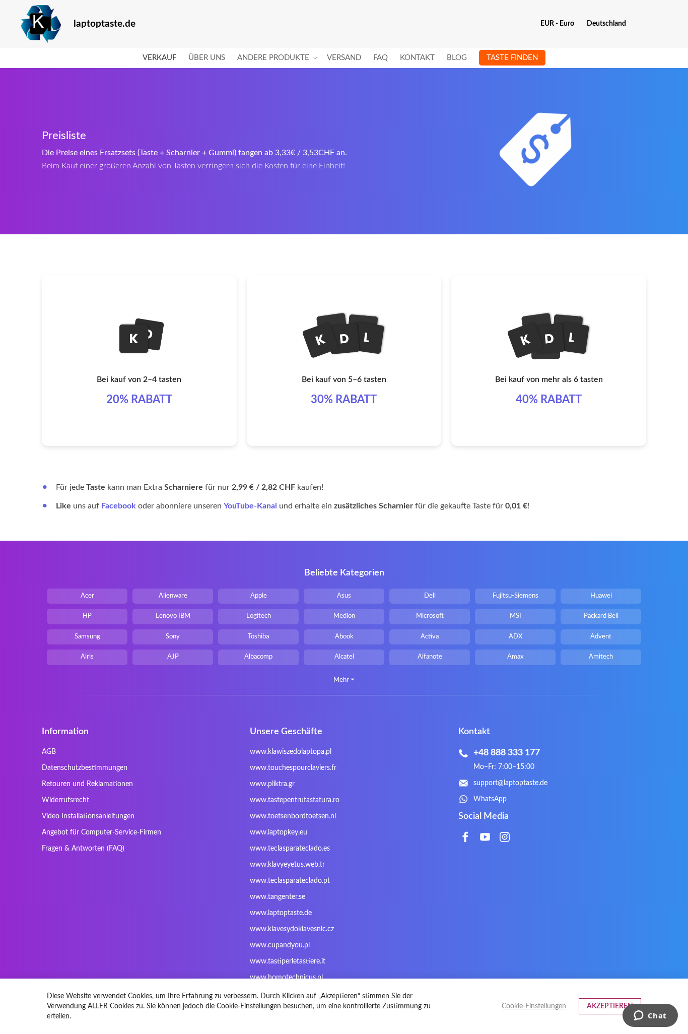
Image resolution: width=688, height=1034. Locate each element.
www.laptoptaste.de (281, 913)
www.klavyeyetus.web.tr (287, 864)
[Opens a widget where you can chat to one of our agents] (650, 1016)
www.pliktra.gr (272, 784)
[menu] (344, 58)
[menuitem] (159, 58)
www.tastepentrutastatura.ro (294, 800)
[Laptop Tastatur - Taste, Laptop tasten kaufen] (41, 24)
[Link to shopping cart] (640, 23)
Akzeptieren (610, 1006)
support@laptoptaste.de (510, 783)
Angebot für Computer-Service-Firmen (101, 832)
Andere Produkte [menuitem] (273, 57)
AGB (49, 751)
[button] (561, 24)
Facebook (118, 506)
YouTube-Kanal (250, 506)
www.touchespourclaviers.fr (293, 767)
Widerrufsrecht (65, 800)
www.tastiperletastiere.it (287, 961)
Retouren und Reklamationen (87, 784)
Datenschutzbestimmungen (84, 767)
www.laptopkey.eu (278, 832)
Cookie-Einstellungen (534, 1006)
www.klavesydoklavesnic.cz (292, 929)
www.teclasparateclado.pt (290, 880)
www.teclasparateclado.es (290, 848)
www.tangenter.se (277, 896)
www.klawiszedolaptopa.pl (290, 751)
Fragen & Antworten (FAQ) (83, 848)
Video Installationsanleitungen (88, 816)
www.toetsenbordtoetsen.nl (293, 816)
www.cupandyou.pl (280, 945)
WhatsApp (490, 799)
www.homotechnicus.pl (286, 977)
